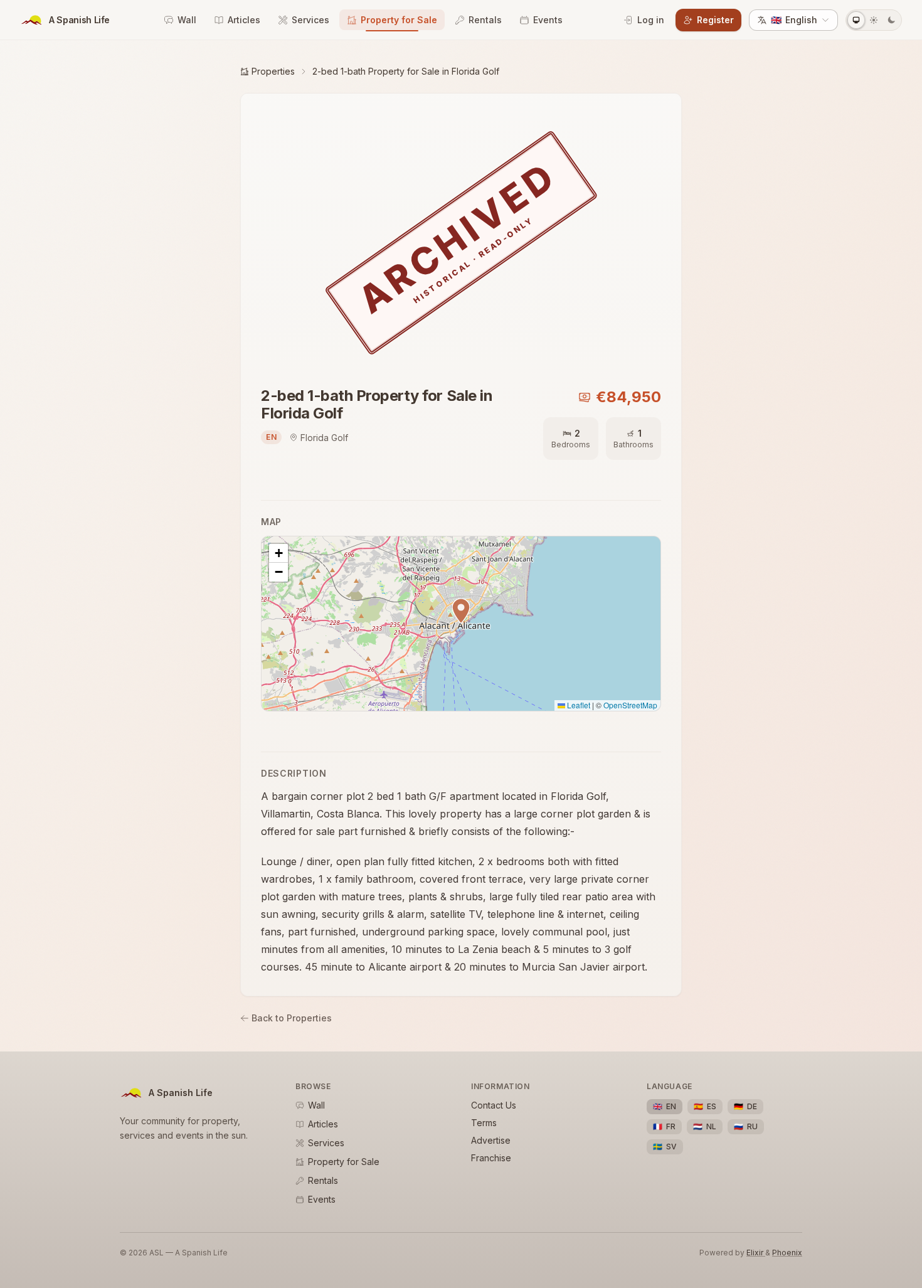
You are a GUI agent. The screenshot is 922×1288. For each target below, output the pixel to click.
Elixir (755, 1252)
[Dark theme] (891, 20)
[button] (461, 611)
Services (310, 19)
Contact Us (493, 1105)
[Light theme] (873, 20)
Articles (244, 19)
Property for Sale (399, 19)
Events (548, 19)
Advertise (491, 1140)
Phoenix (787, 1252)
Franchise (491, 1157)
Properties (273, 71)
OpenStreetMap (630, 705)
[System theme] (856, 20)
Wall (187, 19)
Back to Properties (292, 1018)
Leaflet (577, 705)
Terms (484, 1122)
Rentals (485, 19)
